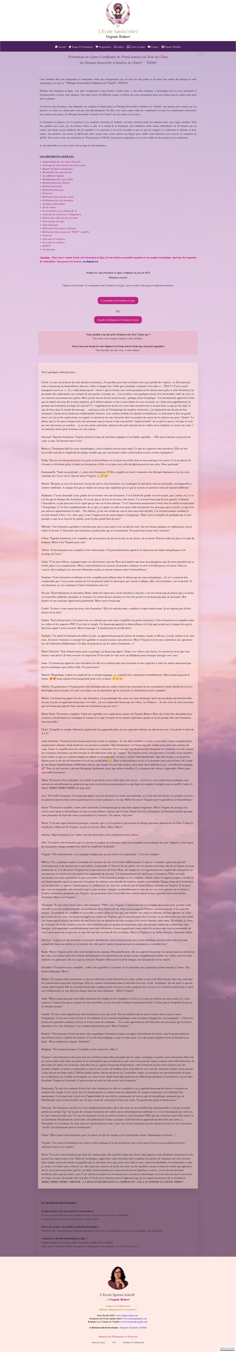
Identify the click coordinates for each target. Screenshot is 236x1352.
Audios (120, 46)
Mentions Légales (98, 1342)
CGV (114, 1342)
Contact (154, 46)
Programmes (104, 46)
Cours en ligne (137, 46)
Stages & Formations (82, 46)
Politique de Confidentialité (133, 1342)
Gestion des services (227, 1348)
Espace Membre (172, 46)
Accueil (62, 46)
